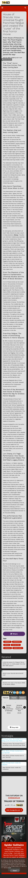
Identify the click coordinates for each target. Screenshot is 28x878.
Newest (22, 697)
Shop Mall (14, 727)
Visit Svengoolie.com (13, 810)
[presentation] (3, 707)
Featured (5, 697)
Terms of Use (7, 867)
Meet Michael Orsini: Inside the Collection (12, 768)
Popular (14, 697)
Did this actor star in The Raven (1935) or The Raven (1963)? (14, 683)
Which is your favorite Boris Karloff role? (13, 674)
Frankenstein (16, 641)
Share (15, 634)
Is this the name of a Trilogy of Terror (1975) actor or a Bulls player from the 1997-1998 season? (14, 664)
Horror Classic (18, 648)
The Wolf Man (15, 644)
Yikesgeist (7, 641)
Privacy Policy (15, 866)
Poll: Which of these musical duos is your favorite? (13, 756)
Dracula (7, 644)
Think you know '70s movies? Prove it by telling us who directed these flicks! (14, 744)
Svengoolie (8, 648)
